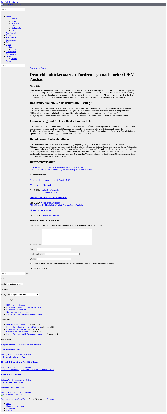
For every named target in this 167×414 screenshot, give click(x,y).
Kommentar (35, 244)
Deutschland (35, 68)
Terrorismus (11, 51)
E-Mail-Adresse (37, 254)
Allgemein (34, 180)
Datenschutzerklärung (15, 406)
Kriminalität (11, 40)
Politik (9, 42)
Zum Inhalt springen (9, 2)
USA (13, 30)
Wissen (9, 61)
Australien (15, 23)
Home (8, 404)
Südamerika (16, 28)
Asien (13, 21)
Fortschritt (54, 180)
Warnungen (11, 54)
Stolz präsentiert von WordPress (14, 399)
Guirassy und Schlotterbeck (17, 312)
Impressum (10, 408)
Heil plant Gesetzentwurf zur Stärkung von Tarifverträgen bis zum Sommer (61, 170)
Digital (14, 49)
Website (33, 259)
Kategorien (5, 294)
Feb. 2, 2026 (6, 355)
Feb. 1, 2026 (6, 392)
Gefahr (42, 192)
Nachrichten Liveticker (50, 190)
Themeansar (52, 399)
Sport (8, 44)
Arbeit (14, 59)
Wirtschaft (10, 56)
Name (33, 249)
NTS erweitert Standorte (41, 185)
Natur (47, 192)
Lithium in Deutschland (40, 210)
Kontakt (9, 411)
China (32, 205)
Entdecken (10, 35)
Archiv (4, 284)
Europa (14, 26)
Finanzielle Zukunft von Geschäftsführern (48, 197)
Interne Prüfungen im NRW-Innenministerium (25, 314)
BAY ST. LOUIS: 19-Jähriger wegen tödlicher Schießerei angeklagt (58, 167)
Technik (9, 47)
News (8, 16)
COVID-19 (11, 33)
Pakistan (44, 68)
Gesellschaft (11, 37)
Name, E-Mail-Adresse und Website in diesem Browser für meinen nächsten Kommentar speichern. (74, 264)
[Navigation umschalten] (2, 7)
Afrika (14, 19)
